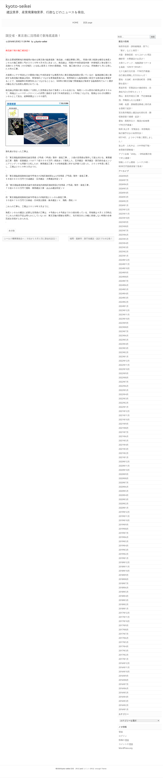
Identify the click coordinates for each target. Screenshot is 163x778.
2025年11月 (124, 214)
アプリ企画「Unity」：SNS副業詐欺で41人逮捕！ (135, 156)
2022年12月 (124, 361)
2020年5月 (123, 491)
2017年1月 (123, 659)
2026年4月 (123, 193)
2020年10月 (124, 470)
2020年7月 (123, 482)
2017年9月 (123, 625)
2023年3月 (123, 348)
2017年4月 (123, 646)
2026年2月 (123, 201)
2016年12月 (124, 663)
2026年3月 (123, 197)
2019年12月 (124, 512)
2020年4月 (123, 495)
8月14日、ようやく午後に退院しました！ (136, 139)
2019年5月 (123, 541)
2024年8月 (123, 277)
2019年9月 (123, 524)
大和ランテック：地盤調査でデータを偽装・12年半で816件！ (135, 65)
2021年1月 (123, 457)
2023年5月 (123, 340)
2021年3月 (123, 449)
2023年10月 (124, 319)
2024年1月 (123, 306)
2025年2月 (123, 251)
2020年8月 (123, 478)
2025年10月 (124, 218)
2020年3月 (123, 499)
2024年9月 (123, 272)
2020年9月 (123, 474)
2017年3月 (123, 650)
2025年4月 (123, 243)
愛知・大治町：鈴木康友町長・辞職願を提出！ (135, 81)
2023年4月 (123, 344)
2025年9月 (123, 222)
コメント (88, 768)
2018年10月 (124, 571)
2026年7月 (123, 180)
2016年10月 (124, 671)
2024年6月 (123, 285)
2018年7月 (123, 583)
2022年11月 (124, 365)
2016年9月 (123, 676)
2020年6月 (123, 487)
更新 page (87, 22)
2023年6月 (123, 335)
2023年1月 (123, 356)
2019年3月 (123, 550)
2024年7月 (123, 281)
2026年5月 (123, 188)
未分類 (12, 231)
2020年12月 (124, 461)
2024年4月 (123, 293)
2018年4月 (123, 596)
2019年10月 (124, 520)
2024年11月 (124, 264)
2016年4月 (123, 697)
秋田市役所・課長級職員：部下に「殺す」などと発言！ (134, 48)
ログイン (123, 736)
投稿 (75, 768)
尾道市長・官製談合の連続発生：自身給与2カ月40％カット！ (135, 90)
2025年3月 (123, 247)
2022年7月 (123, 382)
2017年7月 (123, 634)
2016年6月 (123, 688)
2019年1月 (123, 558)
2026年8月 (123, 176)
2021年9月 (123, 424)
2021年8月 (123, 428)
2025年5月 (123, 239)
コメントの (126, 744)
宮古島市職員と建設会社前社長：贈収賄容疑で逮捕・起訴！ (135, 114)
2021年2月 (123, 453)
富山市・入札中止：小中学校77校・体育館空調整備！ (135, 147)
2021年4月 (123, 445)
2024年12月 (124, 260)
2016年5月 (123, 692)
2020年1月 (123, 508)
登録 (121, 732)
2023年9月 (123, 323)
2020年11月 (124, 466)
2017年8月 (123, 629)
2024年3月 (123, 298)
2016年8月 (123, 680)
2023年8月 (123, 327)
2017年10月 (124, 621)
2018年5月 (123, 592)
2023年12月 (124, 310)
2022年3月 (123, 398)
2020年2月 (123, 503)
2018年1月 (123, 608)
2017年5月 (123, 642)
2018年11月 (124, 566)
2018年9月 (123, 575)
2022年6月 (123, 386)
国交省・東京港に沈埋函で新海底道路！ (33, 35)
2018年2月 (123, 604)
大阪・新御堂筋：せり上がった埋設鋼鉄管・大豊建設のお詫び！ (135, 56)
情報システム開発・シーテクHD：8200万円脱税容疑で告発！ (134, 164)
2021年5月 (123, 440)
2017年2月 (123, 655)
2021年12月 (124, 411)
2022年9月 (123, 373)
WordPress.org (125, 748)
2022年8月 (123, 377)
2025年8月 (123, 226)
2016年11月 (124, 667)
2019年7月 (123, 533)
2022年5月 (123, 390)
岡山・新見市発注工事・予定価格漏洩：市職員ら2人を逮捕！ (135, 98)
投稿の (124, 740)
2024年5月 (123, 289)
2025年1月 (123, 256)
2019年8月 (123, 529)
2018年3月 (123, 600)
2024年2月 (123, 302)
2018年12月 (124, 562)
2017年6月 (123, 638)
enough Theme (100, 768)
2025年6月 (123, 235)
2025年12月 (124, 209)
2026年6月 (123, 184)
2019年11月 (124, 516)
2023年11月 (124, 314)
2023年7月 (123, 331)
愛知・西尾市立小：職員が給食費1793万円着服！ (134, 123)
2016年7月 (123, 684)
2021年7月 (123, 432)
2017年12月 (124, 613)
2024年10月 (124, 268)
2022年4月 (123, 394)
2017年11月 (124, 617)
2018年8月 (123, 579)
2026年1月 (123, 205)
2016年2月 (123, 705)
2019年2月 (123, 554)
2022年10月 (124, 369)
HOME (75, 22)
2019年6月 (123, 537)
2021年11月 (124, 415)
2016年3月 (123, 701)
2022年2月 (123, 403)
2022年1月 (123, 407)
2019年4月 (123, 545)
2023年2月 (123, 352)
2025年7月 (123, 230)
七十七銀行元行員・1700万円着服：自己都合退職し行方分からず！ (135, 73)
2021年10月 (124, 419)
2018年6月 (123, 587)
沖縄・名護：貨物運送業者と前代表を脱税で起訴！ (135, 106)
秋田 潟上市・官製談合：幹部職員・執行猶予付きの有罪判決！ (135, 131)
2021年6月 (123, 436)
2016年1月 (123, 709)
